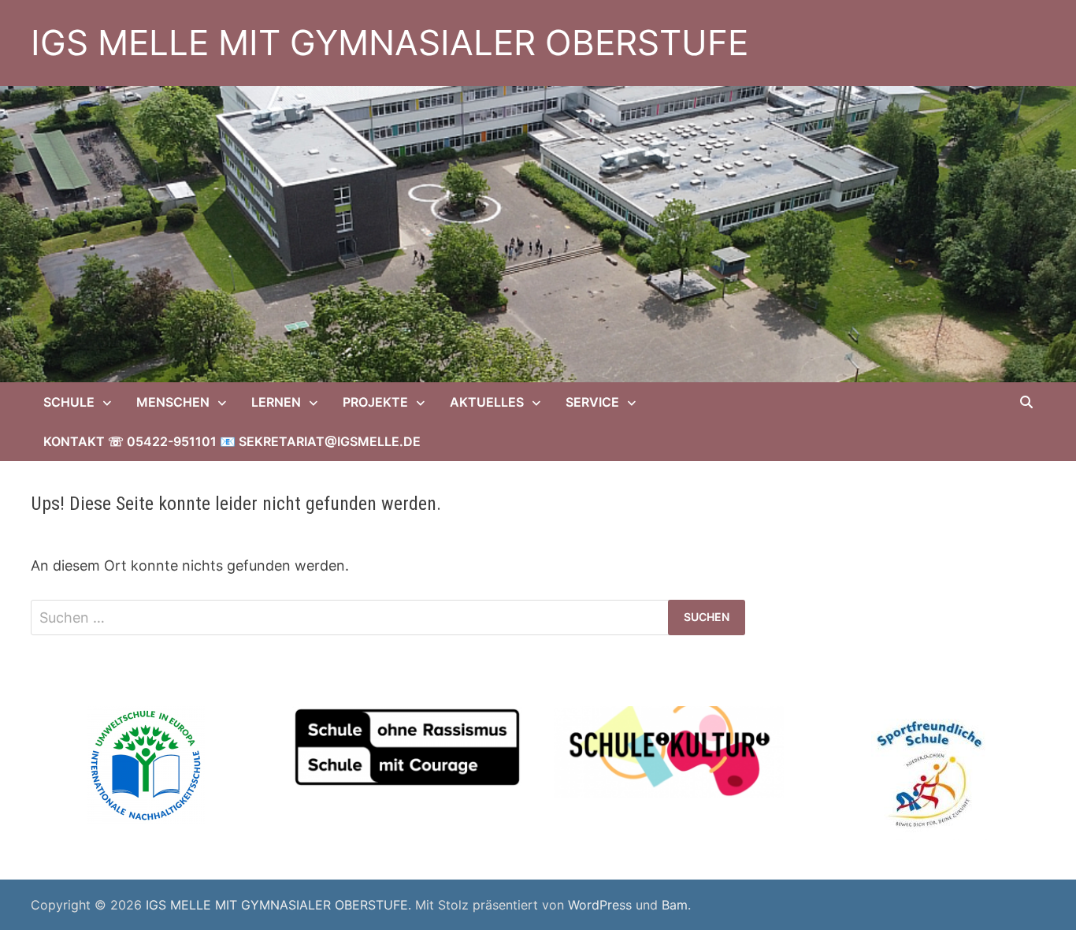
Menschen (173, 402)
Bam (675, 905)
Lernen (276, 402)
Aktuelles (487, 402)
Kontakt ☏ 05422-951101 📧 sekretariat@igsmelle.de (232, 441)
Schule (69, 402)
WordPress (600, 905)
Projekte (375, 402)
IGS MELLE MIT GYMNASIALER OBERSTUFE (389, 42)
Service (592, 402)
